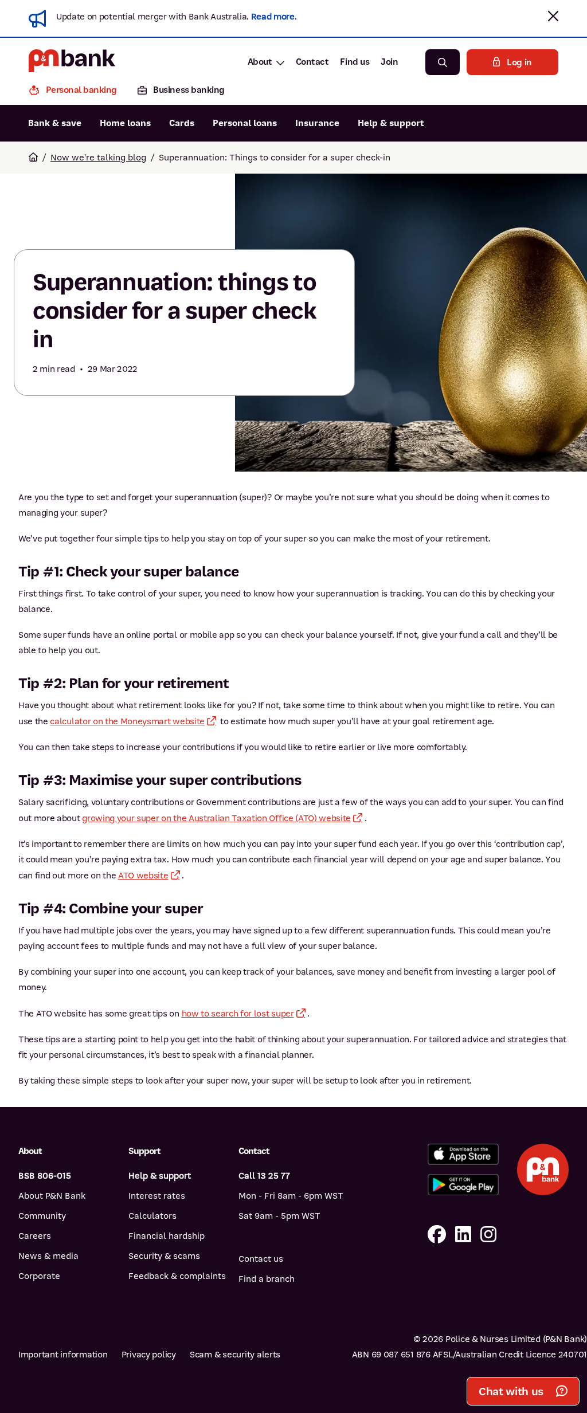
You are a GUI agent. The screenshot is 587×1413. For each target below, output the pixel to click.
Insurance (317, 123)
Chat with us (511, 1391)
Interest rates (156, 1196)
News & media (48, 1256)
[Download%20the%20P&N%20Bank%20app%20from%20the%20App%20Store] (463, 1154)
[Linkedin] (463, 1235)
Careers (34, 1236)
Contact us (260, 1259)
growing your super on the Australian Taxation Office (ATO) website (216, 818)
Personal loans (245, 123)
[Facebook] (437, 1235)
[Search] (442, 62)
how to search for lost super (238, 1013)
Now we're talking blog (98, 157)
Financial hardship (166, 1236)
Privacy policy (149, 1354)
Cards (181, 123)
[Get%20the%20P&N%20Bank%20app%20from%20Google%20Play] (463, 1184)
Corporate (39, 1276)
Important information (63, 1354)
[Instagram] (488, 1235)
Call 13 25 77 (264, 1176)
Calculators (152, 1216)
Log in (519, 62)
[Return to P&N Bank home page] (72, 62)
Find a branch (266, 1279)
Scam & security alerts (235, 1354)
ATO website (143, 875)
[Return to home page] (33, 157)
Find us (354, 62)
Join (389, 62)
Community (42, 1216)
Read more (273, 16)
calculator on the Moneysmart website (127, 721)
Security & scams (164, 1256)
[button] (553, 16)
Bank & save (54, 123)
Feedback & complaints (177, 1276)
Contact (312, 62)
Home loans (125, 123)
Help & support (391, 123)
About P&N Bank (51, 1196)
